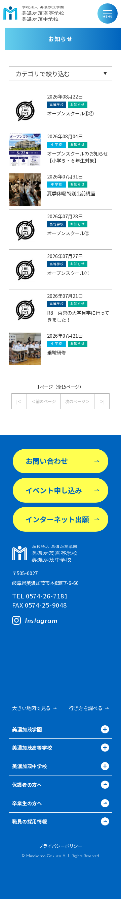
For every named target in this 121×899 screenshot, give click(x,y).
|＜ (19, 401)
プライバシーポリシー (60, 846)
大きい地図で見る (31, 708)
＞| (102, 401)
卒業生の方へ (27, 804)
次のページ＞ (77, 401)
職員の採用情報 (29, 822)
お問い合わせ (47, 461)
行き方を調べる (86, 708)
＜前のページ (44, 401)
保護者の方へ (27, 785)
